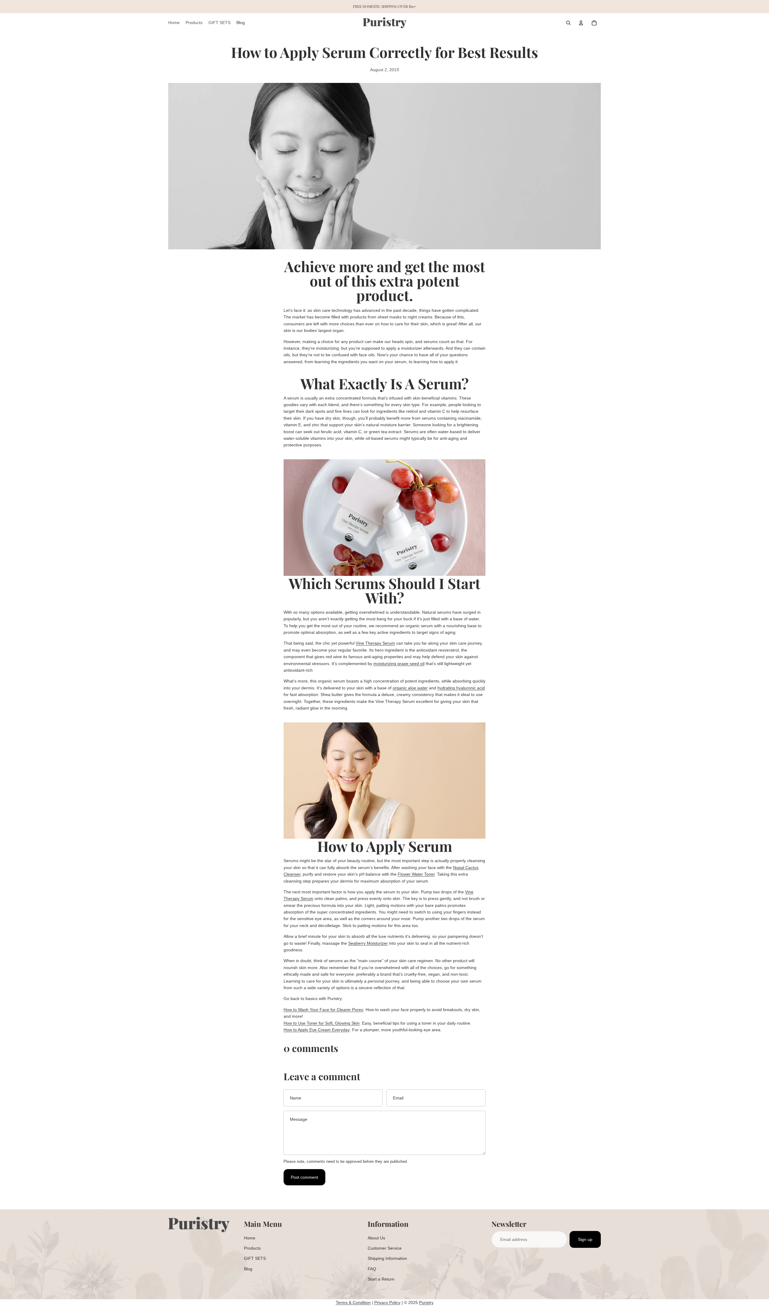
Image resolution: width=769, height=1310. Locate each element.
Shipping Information (387, 1258)
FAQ (372, 1268)
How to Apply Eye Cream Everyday (317, 1029)
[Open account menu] (581, 22)
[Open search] (568, 22)
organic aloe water (410, 687)
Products (252, 1248)
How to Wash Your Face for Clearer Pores (323, 1009)
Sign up (585, 1239)
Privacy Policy (387, 1302)
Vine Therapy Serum (375, 643)
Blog (248, 1268)
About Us (376, 1238)
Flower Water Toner (416, 874)
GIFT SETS (255, 1258)
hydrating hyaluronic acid (461, 687)
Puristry (426, 1302)
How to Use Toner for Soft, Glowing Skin (322, 1023)
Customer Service (385, 1248)
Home (249, 1238)
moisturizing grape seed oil (398, 663)
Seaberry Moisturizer (368, 943)
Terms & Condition (353, 1302)
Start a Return (381, 1279)
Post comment (304, 1177)
